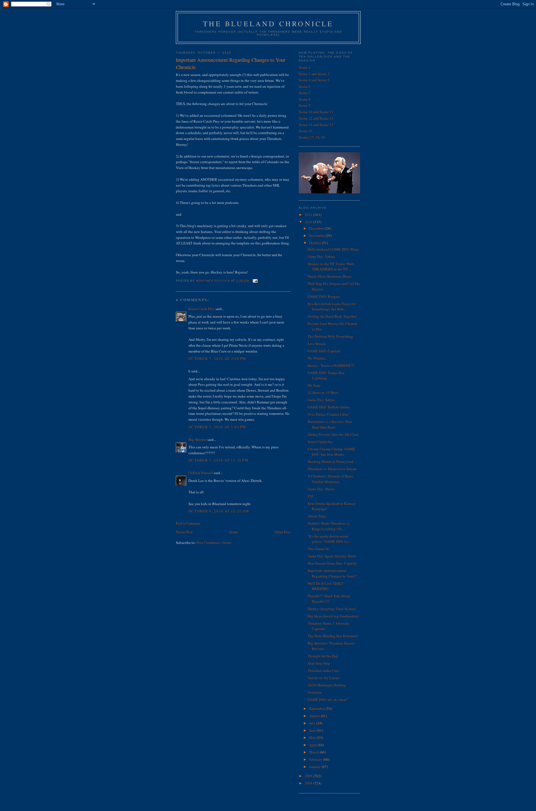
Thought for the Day (323, 655)
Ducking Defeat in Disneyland (330, 461)
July (312, 723)
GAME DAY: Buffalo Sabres (329, 407)
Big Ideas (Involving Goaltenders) (333, 616)
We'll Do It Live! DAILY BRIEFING (326, 586)
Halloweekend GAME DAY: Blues (333, 249)
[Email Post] (255, 280)
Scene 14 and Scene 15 (316, 124)
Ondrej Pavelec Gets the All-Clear (333, 434)
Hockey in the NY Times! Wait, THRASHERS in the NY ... (331, 266)
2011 (309, 214)
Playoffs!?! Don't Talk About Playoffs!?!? (329, 598)
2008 (309, 783)
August (315, 715)
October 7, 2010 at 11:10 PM (218, 460)
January (315, 766)
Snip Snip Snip (319, 663)
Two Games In (318, 548)
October (315, 242)
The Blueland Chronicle (268, 23)
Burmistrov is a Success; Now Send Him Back (330, 424)
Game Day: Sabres (321, 256)
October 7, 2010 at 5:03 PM (217, 426)
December (317, 228)
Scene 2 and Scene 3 (314, 73)
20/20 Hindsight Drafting (327, 685)
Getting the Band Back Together (332, 316)
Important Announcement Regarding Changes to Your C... (334, 573)
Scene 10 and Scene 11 (316, 111)
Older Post (282, 531)
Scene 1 (304, 67)
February (316, 759)
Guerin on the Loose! (323, 677)
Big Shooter (197, 439)
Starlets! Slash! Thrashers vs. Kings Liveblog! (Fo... (329, 526)
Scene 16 (305, 130)
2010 (309, 221)
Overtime (315, 692)
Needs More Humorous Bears (329, 276)
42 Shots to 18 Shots (323, 392)
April (313, 744)
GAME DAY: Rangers (324, 296)
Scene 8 (304, 99)
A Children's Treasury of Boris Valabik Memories (330, 479)
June (313, 730)
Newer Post (184, 531)
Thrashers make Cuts (323, 670)
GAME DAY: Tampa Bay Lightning (326, 375)
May (313, 737)
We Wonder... (317, 358)
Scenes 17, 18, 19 (312, 137)
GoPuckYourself (200, 472)
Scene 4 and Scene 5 (314, 79)
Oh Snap (314, 385)
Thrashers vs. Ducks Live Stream (332, 468)
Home (233, 531)
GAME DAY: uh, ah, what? (328, 699)
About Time (317, 516)
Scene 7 (304, 92)
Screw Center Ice (320, 441)
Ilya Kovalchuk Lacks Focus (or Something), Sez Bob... (332, 306)
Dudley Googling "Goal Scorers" (332, 608)
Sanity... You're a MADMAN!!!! (331, 365)
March (314, 752)
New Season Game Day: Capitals (332, 563)
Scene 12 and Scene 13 (316, 118)
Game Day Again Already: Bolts (332, 555)
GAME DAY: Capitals (324, 350)
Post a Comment (188, 523)
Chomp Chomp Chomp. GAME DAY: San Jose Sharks (331, 451)
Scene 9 (304, 105)
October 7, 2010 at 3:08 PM (217, 358)
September (317, 708)
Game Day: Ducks (321, 488)
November (317, 235)
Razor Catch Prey (201, 308)
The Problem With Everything (330, 336)
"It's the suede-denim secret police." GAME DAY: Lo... (329, 539)
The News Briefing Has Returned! (333, 635)
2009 (309, 775)
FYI (310, 496)
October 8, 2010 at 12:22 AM (218, 510)
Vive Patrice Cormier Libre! (328, 414)
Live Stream (317, 343)
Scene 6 (304, 86)
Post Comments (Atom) (214, 542)
